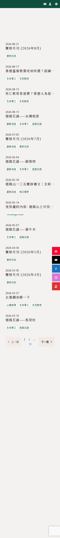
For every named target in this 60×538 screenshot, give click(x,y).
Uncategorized (15, 214)
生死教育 (24, 78)
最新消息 (11, 123)
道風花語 (24, 237)
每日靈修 (24, 191)
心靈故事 (11, 305)
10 (30, 344)
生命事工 (11, 78)
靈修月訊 (11, 55)
